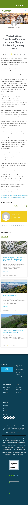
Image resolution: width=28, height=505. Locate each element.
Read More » (5, 271)
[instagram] (19, 5)
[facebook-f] (17, 5)
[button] (15, 206)
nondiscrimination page (14, 456)
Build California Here (10, 296)
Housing (14, 54)
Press (18, 54)
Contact (25, 2)
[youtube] (23, 5)
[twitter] (21, 5)
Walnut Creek (22, 54)
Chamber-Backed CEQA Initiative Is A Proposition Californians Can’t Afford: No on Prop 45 (14, 259)
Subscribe (18, 2)
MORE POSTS (17, 217)
